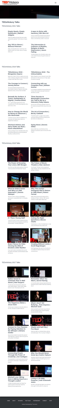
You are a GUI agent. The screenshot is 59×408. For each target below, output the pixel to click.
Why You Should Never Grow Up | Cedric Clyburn (41, 354)
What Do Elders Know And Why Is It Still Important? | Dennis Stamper (16, 191)
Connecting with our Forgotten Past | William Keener (40, 85)
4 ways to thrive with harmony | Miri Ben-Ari (40, 32)
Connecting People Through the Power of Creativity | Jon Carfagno (17, 355)
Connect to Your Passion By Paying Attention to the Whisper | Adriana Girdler (17, 329)
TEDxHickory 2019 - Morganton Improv (15, 73)
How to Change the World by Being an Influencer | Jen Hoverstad (18, 113)
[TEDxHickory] (11, 3)
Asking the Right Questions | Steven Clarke (38, 220)
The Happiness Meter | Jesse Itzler (16, 304)
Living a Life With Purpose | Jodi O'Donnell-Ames (41, 380)
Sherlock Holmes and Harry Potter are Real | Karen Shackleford (16, 126)
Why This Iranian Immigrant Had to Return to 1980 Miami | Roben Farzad (40, 191)
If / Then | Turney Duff (16, 218)
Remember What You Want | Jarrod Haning (39, 279)
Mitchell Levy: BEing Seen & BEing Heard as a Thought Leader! (17, 379)
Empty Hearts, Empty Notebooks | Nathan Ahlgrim (16, 33)
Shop (50, 400)
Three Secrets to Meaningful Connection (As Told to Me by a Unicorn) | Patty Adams (40, 99)
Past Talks (28, 400)
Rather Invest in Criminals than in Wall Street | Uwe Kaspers (16, 280)
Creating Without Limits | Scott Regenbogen (40, 245)
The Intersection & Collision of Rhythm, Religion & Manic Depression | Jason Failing (39, 48)
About (13, 400)
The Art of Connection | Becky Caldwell (40, 112)
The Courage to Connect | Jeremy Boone (18, 84)
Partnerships (36, 400)
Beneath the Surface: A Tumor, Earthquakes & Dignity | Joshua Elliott (17, 98)
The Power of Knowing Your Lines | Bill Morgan (17, 164)
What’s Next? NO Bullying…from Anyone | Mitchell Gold (40, 305)
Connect (45, 400)
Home (8, 400)
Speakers (20, 400)
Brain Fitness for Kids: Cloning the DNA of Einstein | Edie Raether (17, 246)
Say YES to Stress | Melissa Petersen (15, 45)
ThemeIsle (34, 404)
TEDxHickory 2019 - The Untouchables (40, 73)
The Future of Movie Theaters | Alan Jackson (40, 164)
